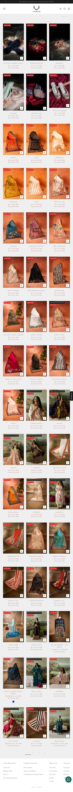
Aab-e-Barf (13, 645)
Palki (13, 424)
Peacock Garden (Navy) (13, 63)
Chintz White (36, 424)
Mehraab (59, 158)
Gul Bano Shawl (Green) (13, 335)
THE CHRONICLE (59, 246)
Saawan (13, 158)
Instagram (67, 767)
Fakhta (13, 468)
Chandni (36, 512)
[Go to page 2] (45, 752)
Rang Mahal (13, 512)
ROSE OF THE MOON (13, 379)
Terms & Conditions (30, 771)
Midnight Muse (36, 63)
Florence (60, 512)
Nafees (59, 424)
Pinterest (66, 774)
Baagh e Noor (36, 379)
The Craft (52, 774)
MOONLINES (59, 291)
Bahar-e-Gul (59, 601)
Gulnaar (13, 202)
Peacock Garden (60, 111)
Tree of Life (59, 202)
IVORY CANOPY (36, 335)
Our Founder (53, 771)
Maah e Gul (13, 601)
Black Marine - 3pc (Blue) (59, 646)
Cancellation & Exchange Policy (33, 774)
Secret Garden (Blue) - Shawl (13, 693)
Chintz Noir (36, 645)
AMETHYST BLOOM (36, 246)
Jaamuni (36, 468)
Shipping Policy (7, 771)
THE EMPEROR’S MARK (36, 291)
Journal (51, 778)
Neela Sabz (36, 692)
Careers (51, 781)
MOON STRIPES (13, 291)
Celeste (13, 113)
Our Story (52, 767)
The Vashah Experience (10, 778)
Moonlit (59, 63)
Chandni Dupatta (36, 557)
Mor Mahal (59, 741)
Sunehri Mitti (13, 556)
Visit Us (5, 774)
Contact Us (6, 767)
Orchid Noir (36, 113)
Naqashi (36, 741)
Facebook (66, 771)
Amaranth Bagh (59, 468)
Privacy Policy (28, 767)
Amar (36, 202)
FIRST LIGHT (59, 335)
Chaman (13, 246)
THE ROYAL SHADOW (59, 379)
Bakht (36, 158)
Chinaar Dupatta (36, 601)
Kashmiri (59, 692)
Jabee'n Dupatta (59, 557)
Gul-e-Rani (13, 741)
